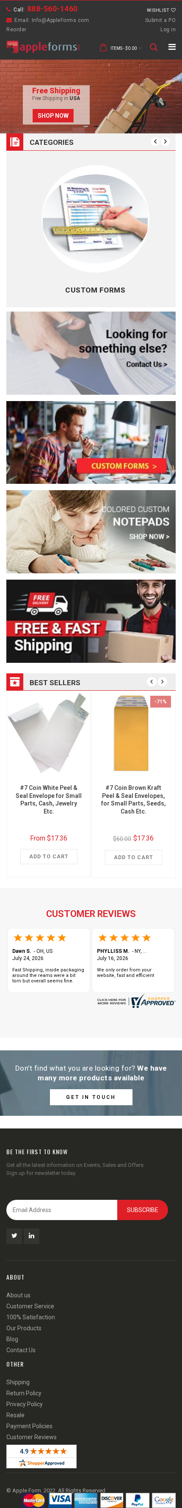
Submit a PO (160, 20)
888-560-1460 (52, 8)
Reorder (16, 30)
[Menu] (172, 46)
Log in (168, 30)
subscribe (142, 1210)
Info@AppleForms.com (60, 20)
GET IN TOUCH (91, 1097)
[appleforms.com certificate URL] (135, 1000)
